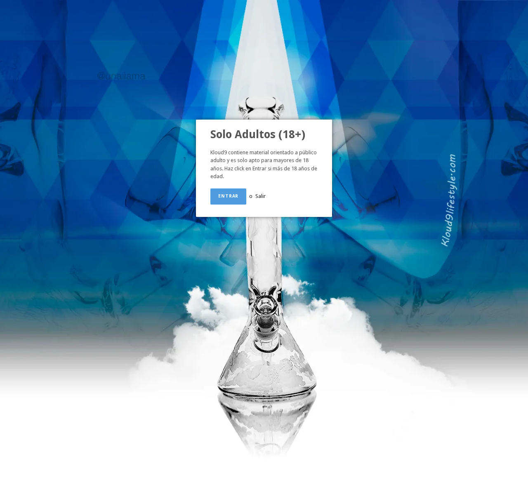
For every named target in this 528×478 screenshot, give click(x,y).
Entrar (228, 196)
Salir (260, 196)
